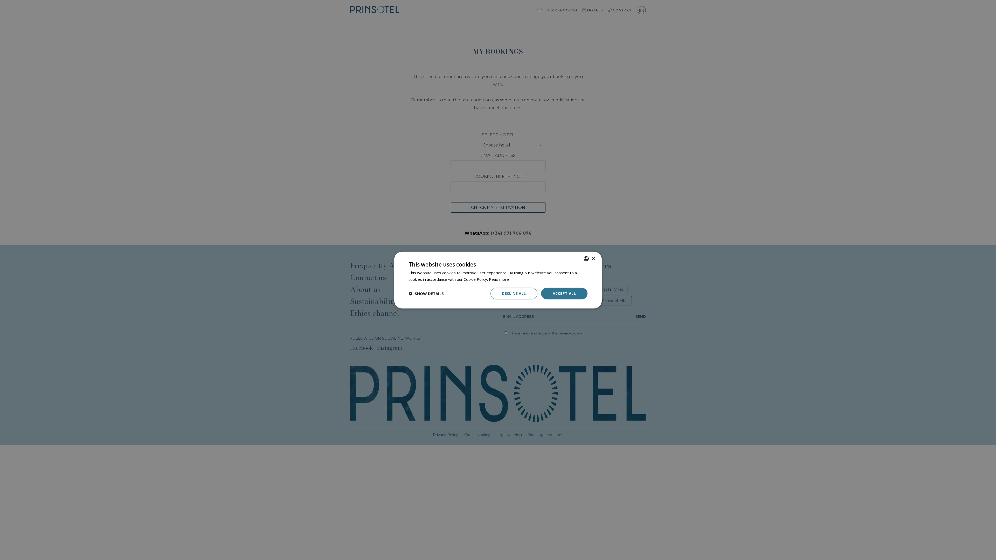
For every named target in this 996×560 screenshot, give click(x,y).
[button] (426, 293)
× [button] (593, 258)
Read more (499, 279)
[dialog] (498, 280)
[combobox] (586, 258)
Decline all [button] (514, 293)
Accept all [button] (564, 293)
